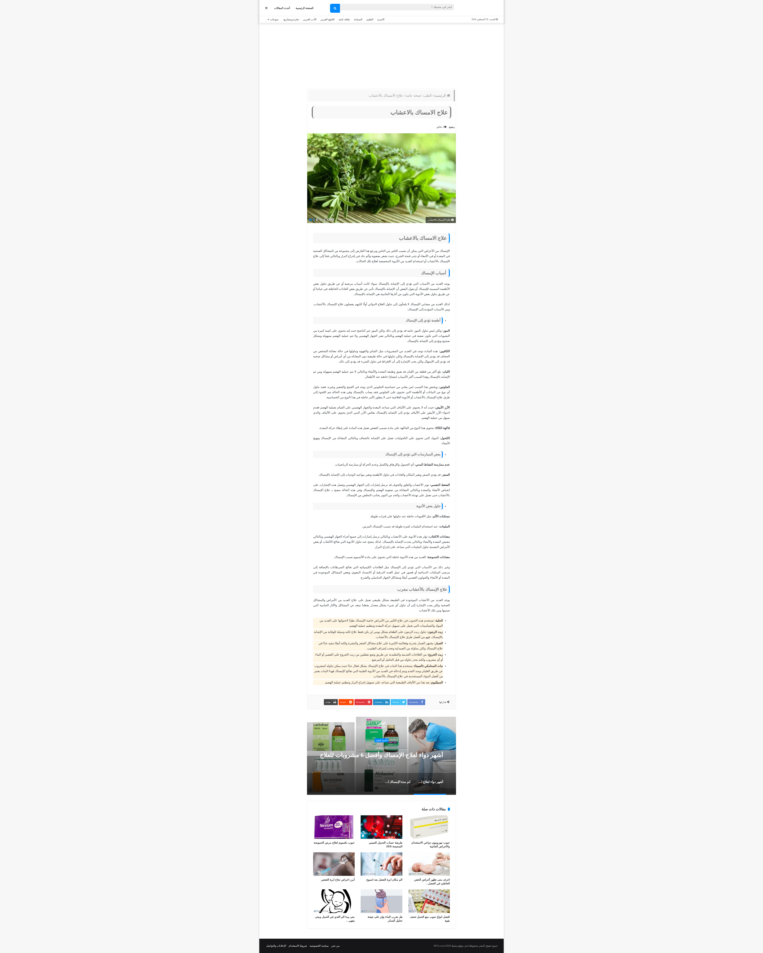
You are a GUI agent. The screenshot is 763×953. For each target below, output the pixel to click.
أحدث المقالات (282, 8)
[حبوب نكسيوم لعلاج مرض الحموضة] (334, 827)
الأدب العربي (310, 19)
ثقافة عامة (344, 19)
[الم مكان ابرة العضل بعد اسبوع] (381, 864)
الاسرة (380, 19)
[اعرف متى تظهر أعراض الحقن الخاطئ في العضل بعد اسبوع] (429, 864)
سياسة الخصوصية (319, 945)
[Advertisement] (381, 55)
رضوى (452, 127)
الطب (427, 95)
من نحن (335, 945)
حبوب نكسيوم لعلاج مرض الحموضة (334, 842)
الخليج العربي (327, 19)
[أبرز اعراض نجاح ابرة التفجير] (334, 864)
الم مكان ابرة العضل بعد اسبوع (384, 879)
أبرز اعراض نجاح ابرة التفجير (338, 879)
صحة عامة (413, 95)
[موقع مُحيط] (481, 8)
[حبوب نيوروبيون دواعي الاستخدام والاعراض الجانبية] (429, 827)
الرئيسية (440, 95)
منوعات (274, 19)
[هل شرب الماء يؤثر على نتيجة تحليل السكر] (381, 901)
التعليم (369, 19)
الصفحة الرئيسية (305, 8)
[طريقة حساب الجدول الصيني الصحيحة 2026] (381, 827)
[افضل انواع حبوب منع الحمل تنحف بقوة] (429, 901)
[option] (381, 755)
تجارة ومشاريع (291, 19)
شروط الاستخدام (298, 945)
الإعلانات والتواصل (276, 945)
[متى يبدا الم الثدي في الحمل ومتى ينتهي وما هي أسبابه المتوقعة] (334, 901)
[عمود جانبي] (266, 8)
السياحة (358, 19)
